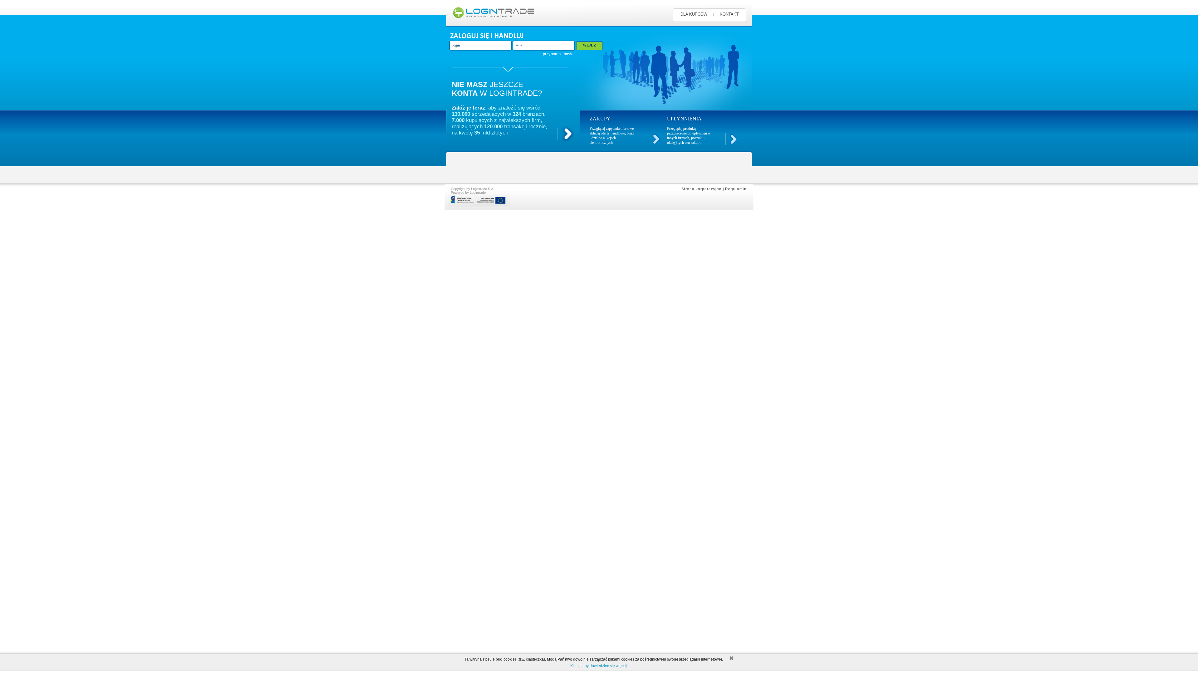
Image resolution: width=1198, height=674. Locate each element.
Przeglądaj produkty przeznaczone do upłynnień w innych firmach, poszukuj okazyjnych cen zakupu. (689, 135)
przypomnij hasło (558, 53)
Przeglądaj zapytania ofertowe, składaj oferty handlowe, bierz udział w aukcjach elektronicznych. (612, 135)
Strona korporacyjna (701, 189)
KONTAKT (729, 14)
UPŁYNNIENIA (684, 118)
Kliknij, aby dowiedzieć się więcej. (599, 666)
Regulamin (736, 189)
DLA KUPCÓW (693, 14)
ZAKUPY (600, 118)
